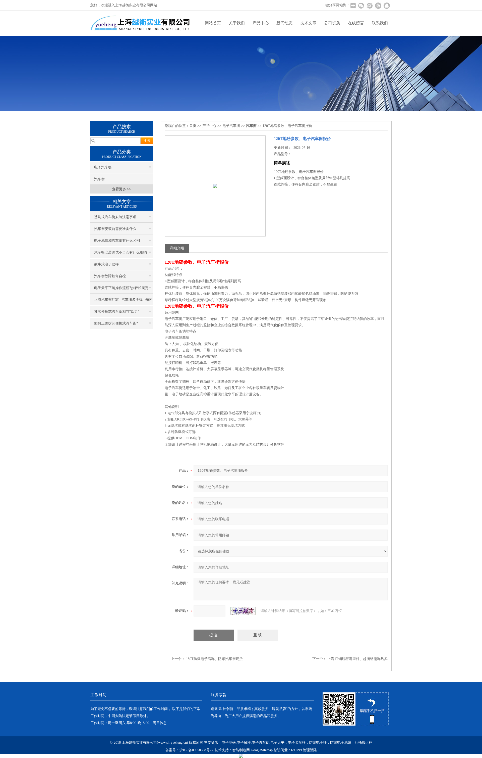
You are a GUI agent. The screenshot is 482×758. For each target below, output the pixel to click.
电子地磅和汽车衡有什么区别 (117, 241)
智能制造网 (241, 750)
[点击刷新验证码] (243, 611)
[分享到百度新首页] (378, 6)
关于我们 (237, 23)
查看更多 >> (121, 189)
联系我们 (380, 23)
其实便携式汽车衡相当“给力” (116, 311)
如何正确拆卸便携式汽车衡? (116, 323)
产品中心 (261, 23)
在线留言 (356, 23)
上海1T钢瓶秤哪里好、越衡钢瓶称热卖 (357, 659)
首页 (192, 126)
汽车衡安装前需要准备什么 (115, 229)
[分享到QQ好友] (386, 6)
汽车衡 (99, 179)
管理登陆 (310, 750)
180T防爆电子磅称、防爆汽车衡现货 (214, 659)
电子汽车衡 (103, 167)
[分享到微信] (361, 6)
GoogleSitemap (262, 750)
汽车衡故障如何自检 (110, 276)
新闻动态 (284, 23)
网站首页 (213, 23)
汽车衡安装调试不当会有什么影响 (120, 252)
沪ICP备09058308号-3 (196, 750)
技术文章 (308, 23)
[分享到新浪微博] (369, 6)
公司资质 (332, 23)
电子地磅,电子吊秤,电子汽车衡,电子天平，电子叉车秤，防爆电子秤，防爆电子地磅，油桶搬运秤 (297, 742)
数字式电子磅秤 (106, 264)
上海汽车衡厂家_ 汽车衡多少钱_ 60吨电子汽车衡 (123, 301)
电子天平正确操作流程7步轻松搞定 (121, 288)
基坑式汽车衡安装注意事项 (115, 217)
